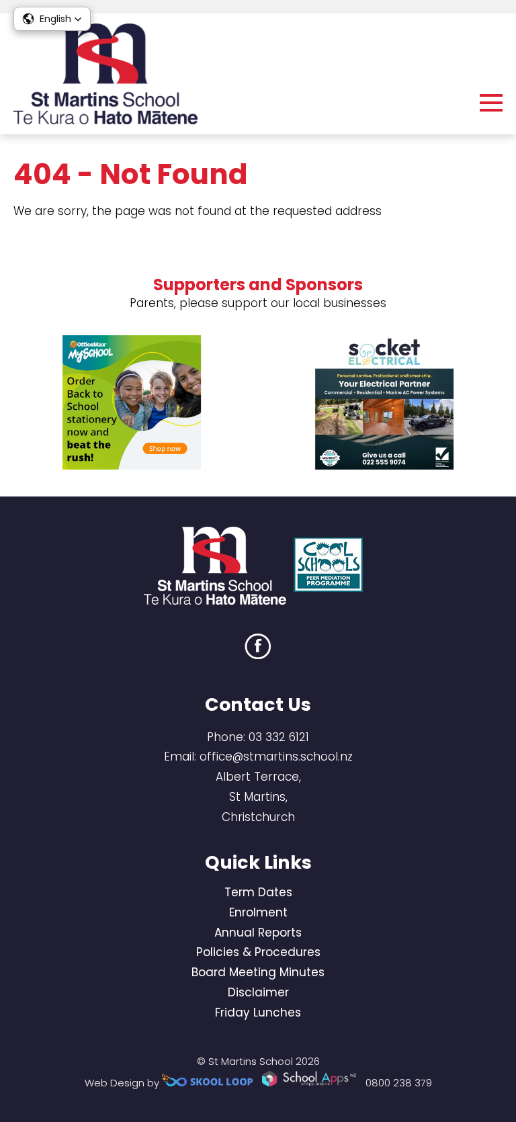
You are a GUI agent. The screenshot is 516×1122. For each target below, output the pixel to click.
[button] (52, 19)
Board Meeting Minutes (258, 972)
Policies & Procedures (258, 952)
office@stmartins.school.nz (276, 756)
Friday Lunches (258, 1012)
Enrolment (258, 912)
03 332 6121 (279, 737)
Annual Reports (258, 932)
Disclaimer (258, 992)
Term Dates (258, 892)
